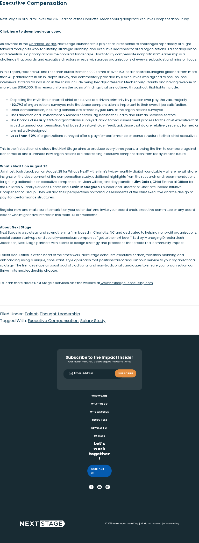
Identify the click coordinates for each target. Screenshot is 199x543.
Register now (10, 209)
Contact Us (97, 471)
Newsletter (99, 427)
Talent (31, 314)
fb (90, 486)
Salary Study (92, 321)
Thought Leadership (60, 314)
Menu (189, 6)
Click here (9, 31)
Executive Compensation (53, 321)
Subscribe (125, 373)
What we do (99, 403)
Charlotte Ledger (42, 44)
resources (99, 419)
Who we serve (99, 411)
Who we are (99, 395)
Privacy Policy (171, 523)
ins (107, 486)
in (98, 486)
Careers (99, 435)
